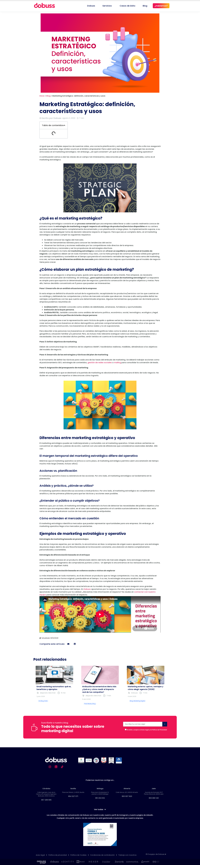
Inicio (41, 96)
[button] (64, 125)
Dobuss (87, 589)
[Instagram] (50, 767)
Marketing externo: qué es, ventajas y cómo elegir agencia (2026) (145, 688)
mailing (117, 362)
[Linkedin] (56, 767)
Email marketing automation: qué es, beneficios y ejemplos (54, 688)
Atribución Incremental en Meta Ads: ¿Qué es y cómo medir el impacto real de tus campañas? (99, 689)
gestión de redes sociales (100, 362)
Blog (48, 96)
